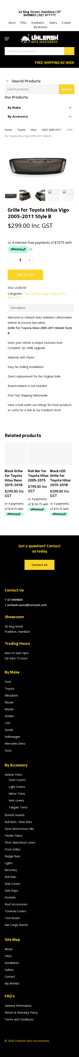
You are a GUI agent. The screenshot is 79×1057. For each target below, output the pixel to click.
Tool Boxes (12, 918)
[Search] (69, 51)
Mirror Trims (17, 793)
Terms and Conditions (19, 1019)
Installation (12, 963)
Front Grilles (31, 293)
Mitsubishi (11, 695)
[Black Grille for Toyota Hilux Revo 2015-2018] (16, 454)
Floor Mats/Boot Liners (20, 842)
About (9, 949)
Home (8, 129)
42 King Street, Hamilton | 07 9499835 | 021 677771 (39, 13)
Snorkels (10, 897)
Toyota (21, 129)
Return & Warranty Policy (21, 1012)
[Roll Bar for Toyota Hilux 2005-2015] (39, 454)
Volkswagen (12, 737)
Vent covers (16, 800)
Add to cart (25, 274)
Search (66, 89)
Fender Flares (13, 835)
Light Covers (17, 787)
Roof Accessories (16, 904)
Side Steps (11, 890)
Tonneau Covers (15, 911)
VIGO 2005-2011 (51, 129)
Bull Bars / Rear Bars (18, 822)
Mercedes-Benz (15, 743)
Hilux (34, 129)
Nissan (9, 702)
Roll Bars (10, 877)
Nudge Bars (12, 856)
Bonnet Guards (15, 815)
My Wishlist (12, 983)
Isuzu (8, 750)
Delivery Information (18, 1006)
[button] (7, 39)
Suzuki (9, 730)
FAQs (8, 956)
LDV (7, 723)
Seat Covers (12, 884)
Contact (10, 976)
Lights (9, 863)
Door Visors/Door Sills (19, 829)
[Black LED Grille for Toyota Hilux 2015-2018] (61, 454)
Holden (9, 716)
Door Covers (17, 780)
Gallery (9, 970)
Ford (8, 682)
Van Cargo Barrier (16, 925)
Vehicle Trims (13, 774)
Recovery (11, 870)
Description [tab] (18, 308)
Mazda (9, 709)
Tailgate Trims (18, 807)
